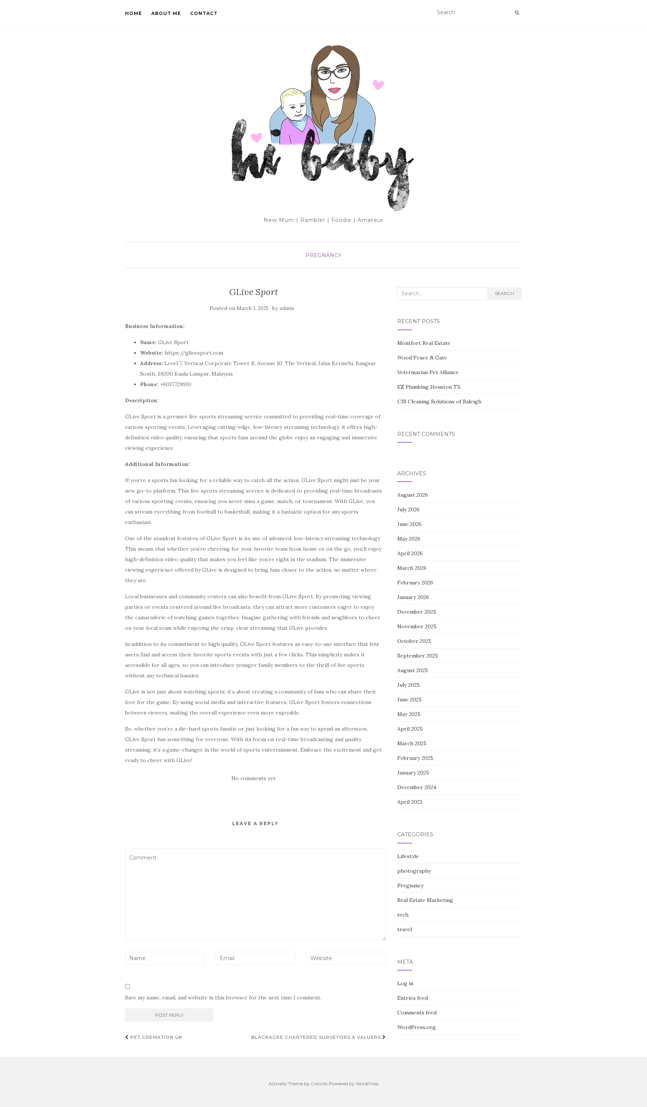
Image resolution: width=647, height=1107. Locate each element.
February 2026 (415, 582)
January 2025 (413, 772)
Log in (405, 983)
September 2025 (417, 655)
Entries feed (412, 998)
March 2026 (411, 568)
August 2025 (412, 670)
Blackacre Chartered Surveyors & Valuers (316, 1037)
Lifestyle (408, 856)
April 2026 (410, 553)
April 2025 (410, 728)
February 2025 (415, 758)
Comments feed (417, 1012)
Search (504, 293)
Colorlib (319, 1083)
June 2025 (409, 699)
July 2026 (408, 509)
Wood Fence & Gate (422, 357)
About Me (166, 13)
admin (286, 308)
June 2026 (409, 524)
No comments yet (253, 778)
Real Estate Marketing (425, 900)
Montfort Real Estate (423, 343)
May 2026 (408, 538)
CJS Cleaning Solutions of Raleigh (439, 401)
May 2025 (408, 714)
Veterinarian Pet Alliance (428, 372)
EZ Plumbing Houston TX (429, 386)
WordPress (367, 1083)
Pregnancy (323, 255)
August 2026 (412, 494)
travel (404, 929)
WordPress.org (416, 1027)
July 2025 (408, 685)
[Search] (517, 12)
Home (133, 13)
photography (414, 870)
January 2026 (413, 597)
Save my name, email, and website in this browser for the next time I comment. (223, 997)
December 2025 (416, 611)
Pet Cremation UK (155, 1037)
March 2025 (411, 743)
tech (402, 914)
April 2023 (409, 801)
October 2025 (414, 641)
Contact (204, 13)
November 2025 (417, 626)
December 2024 (416, 787)
